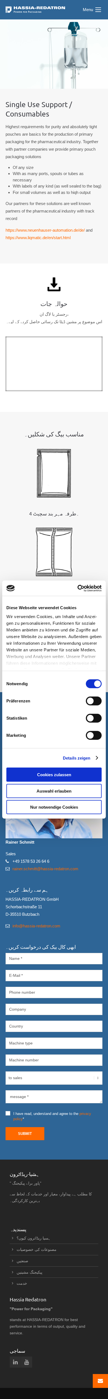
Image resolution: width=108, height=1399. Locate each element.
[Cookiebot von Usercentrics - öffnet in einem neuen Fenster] (78, 588)
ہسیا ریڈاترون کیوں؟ (33, 1238)
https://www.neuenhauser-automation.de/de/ (45, 230)
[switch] (94, 701)
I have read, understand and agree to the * (52, 1116)
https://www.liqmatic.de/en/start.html (38, 237)
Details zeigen (76, 757)
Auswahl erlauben (54, 790)
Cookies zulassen (54, 774)
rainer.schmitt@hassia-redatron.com (45, 868)
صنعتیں (22, 1261)
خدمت (22, 1283)
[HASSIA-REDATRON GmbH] (35, 9)
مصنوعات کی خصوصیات (36, 1249)
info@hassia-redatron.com (36, 926)
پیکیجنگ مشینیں (29, 1272)
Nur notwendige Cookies (54, 807)
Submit (25, 1134)
